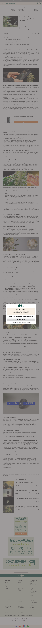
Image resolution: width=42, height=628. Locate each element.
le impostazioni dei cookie (18, 316)
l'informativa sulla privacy (29, 316)
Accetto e (21, 316)
